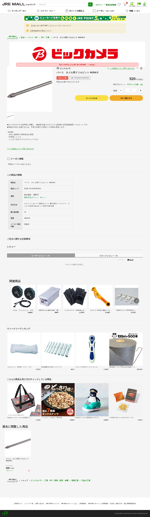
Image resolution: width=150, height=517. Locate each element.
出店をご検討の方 (116, 503)
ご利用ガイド (17, 503)
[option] (29, 89)
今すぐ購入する (126, 98)
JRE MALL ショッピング (12, 37)
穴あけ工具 (86, 480)
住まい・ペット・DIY (29, 37)
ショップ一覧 (28, 503)
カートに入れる (91, 98)
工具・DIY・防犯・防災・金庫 (56, 480)
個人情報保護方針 (130, 503)
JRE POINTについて (52, 503)
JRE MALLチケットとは (69, 503)
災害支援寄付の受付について (41, 31)
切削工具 (75, 480)
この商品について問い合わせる (122, 68)
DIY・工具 (45, 37)
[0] (125, 4)
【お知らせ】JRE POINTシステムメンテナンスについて (50, 26)
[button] (136, 301)
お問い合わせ (39, 503)
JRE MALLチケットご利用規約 (98, 503)
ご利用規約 (82, 503)
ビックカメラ (36, 480)
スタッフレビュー (109, 256)
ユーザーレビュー (41, 256)
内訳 (141, 84)
